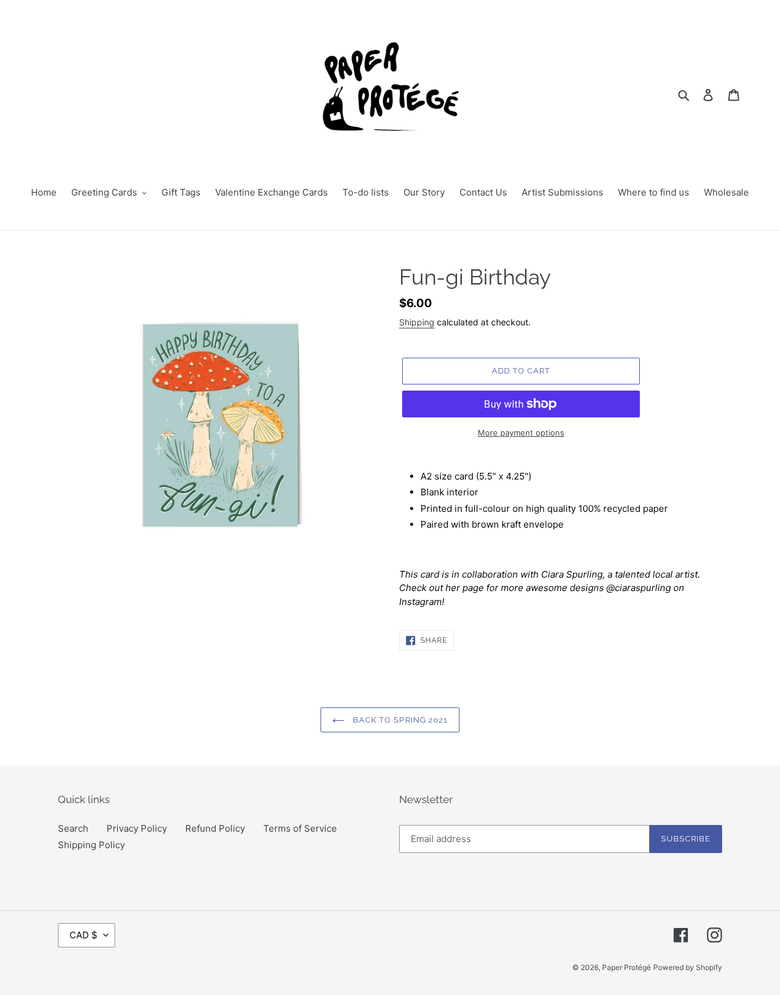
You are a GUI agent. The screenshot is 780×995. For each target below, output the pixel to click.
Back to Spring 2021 (399, 719)
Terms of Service (300, 828)
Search (73, 828)
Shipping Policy (91, 845)
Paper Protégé (626, 967)
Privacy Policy (137, 828)
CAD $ (83, 935)
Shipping (416, 322)
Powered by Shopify (687, 967)
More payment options (521, 432)
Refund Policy (215, 828)
